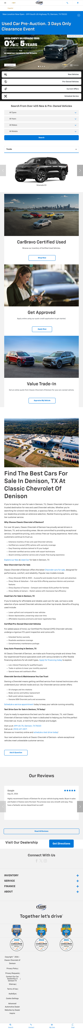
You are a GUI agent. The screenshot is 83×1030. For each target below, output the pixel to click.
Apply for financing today (50, 660)
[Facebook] (36, 860)
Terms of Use (12, 989)
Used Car (25, 560)
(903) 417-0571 (20, 729)
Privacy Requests (12, 973)
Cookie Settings (12, 998)
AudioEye (12, 994)
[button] (38, 66)
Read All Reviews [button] (41, 831)
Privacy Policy (12, 969)
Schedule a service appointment (18, 705)
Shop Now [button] (42, 258)
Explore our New (11, 560)
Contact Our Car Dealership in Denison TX (12, 979)
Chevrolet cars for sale (55, 570)
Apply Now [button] (42, 329)
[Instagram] (45, 860)
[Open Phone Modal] (67, 3)
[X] (41, 860)
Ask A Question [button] (16, 753)
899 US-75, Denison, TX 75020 (27, 726)
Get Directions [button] (61, 843)
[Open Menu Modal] (5, 3)
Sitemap (12, 984)
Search (41, 138)
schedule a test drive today (45, 732)
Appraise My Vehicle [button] (42, 401)
